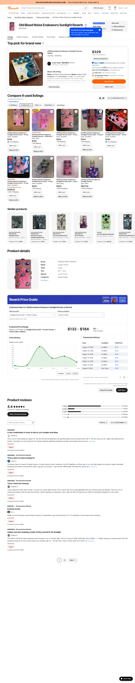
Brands (84, 13)
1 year (68, 373)
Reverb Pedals (63, 277)
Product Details (37, 37)
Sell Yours (121, 390)
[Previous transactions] (120, 377)
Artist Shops (105, 13)
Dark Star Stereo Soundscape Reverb (37, 236)
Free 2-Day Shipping (98, 54)
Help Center (123, 13)
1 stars (64, 417)
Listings (10, 37)
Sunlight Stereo (14, 235)
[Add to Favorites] (86, 25)
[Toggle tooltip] (43, 43)
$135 (116, 358)
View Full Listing (54, 87)
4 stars (64, 409)
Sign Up (121, 8)
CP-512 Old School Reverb (105, 234)
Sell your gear (99, 8)
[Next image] (40, 69)
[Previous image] (11, 69)
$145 (116, 361)
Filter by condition (63, 311)
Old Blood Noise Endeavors (67, 261)
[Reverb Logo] (13, 7)
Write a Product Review (18, 414)
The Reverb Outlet (13, 13)
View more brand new (100, 58)
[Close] (99, 30)
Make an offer (13, 150)
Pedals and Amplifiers (33, 13)
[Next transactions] (124, 377)
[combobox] (30, 315)
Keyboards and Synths (48, 13)
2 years (75, 373)
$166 (116, 365)
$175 (116, 347)
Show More (44, 280)
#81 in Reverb (22, 28)
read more (92, 441)
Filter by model (14, 311)
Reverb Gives (114, 13)
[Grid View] (100, 98)
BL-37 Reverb (79, 235)
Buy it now (109, 81)
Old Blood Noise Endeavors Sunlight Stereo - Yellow (65, 52)
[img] (65, 62)
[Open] (54, 315)
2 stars (64, 414)
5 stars (64, 406)
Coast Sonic (56, 63)
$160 (116, 354)
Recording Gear (61, 13)
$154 (116, 351)
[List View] (103, 98)
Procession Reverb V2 (60, 235)
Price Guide (51, 37)
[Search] (86, 8)
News (89, 13)
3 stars (64, 411)
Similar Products (22, 37)
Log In (126, 8)
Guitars (23, 13)
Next (71, 560)
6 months (61, 373)
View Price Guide (106, 390)
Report (11, 447)
